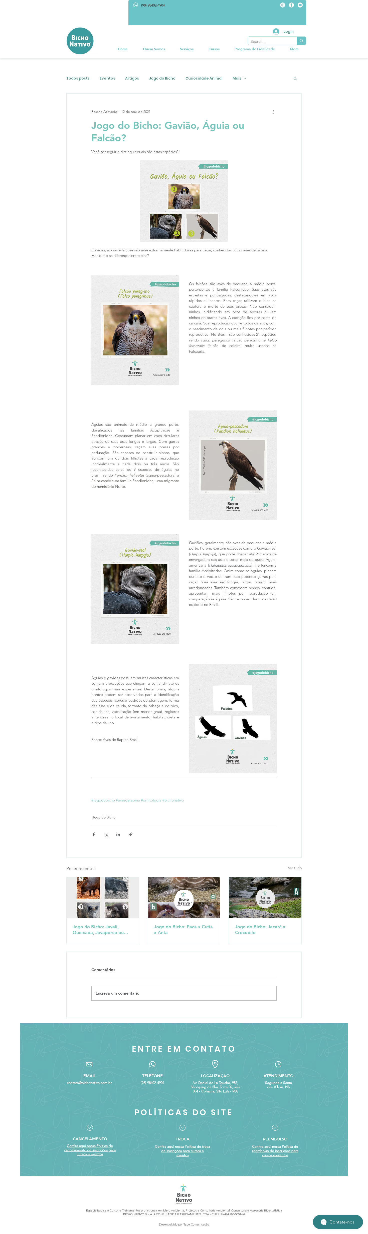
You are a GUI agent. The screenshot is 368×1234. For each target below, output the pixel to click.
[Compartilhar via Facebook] (93, 834)
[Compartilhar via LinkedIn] (118, 834)
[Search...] (301, 41)
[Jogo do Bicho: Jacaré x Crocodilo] (265, 897)
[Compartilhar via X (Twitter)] (106, 834)
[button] (186, 49)
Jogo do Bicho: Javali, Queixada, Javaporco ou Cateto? (98, 929)
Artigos (132, 78)
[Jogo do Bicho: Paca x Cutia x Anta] (184, 897)
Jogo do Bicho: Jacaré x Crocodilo (260, 929)
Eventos (107, 78)
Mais (237, 78)
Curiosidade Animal (204, 78)
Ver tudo (295, 868)
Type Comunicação (196, 1224)
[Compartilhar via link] (130, 834)
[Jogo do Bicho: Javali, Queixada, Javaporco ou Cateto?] (103, 897)
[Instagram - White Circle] (282, 5)
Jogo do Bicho (162, 78)
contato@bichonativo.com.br (89, 1082)
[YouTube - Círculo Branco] (300, 5)
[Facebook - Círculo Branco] (291, 5)
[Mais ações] (274, 112)
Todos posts (78, 78)
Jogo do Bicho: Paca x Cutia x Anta (183, 929)
